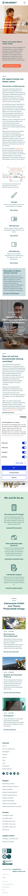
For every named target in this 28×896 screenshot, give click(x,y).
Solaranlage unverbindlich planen (10, 838)
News (3, 760)
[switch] (24, 447)
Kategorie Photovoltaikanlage (9, 803)
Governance (5, 892)
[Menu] (24, 3)
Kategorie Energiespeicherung (9, 795)
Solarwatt (5, 743)
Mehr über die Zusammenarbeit (11, 293)
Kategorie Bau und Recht (8, 783)
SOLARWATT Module (7, 818)
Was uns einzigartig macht (8, 749)
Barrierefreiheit (5, 887)
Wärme (5, 13)
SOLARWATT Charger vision (9, 827)
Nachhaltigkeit (5, 751)
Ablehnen (14, 477)
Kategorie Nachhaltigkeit (8, 800)
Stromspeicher (19, 148)
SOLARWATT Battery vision (8, 821)
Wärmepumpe (5, 829)
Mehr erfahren (14, 343)
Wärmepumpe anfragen (8, 841)
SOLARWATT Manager (7, 815)
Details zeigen (19, 463)
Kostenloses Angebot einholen (11, 66)
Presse (4, 763)
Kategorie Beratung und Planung (10, 786)
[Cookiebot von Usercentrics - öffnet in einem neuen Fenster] (20, 417)
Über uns (4, 746)
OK (14, 467)
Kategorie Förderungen (8, 798)
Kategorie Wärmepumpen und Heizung (11, 806)
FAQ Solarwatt (5, 766)
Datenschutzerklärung (7, 884)
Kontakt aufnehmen (7, 768)
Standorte (4, 754)
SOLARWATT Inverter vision (9, 824)
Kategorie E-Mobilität (7, 789)
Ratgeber (5, 781)
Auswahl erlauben (14, 472)
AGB (3, 890)
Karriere (4, 757)
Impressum (5, 881)
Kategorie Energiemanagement (9, 792)
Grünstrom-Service (12, 410)
